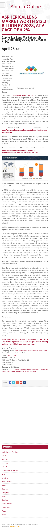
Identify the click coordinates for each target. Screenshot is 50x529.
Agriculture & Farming (9, 452)
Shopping (5, 493)
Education (5, 467)
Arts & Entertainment (9, 456)
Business (5, 459)
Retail (4, 485)
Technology (6, 507)
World (4, 515)
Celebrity (5, 463)
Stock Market (6, 504)
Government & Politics (10, 471)
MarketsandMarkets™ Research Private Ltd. (31, 350)
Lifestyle (5, 478)
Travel (4, 511)
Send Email (11, 355)
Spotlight (5, 500)
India (3, 474)
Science (5, 489)
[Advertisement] (25, 417)
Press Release (7, 482)
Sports (4, 496)
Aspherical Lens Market (23, 95)
